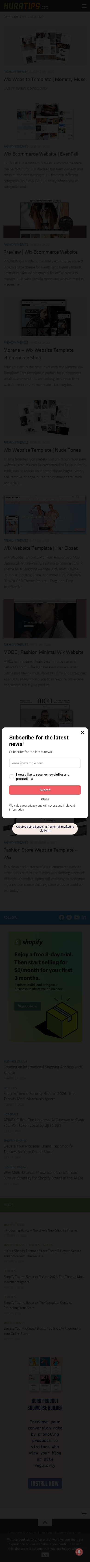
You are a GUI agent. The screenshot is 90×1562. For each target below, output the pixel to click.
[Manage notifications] (79, 1552)
